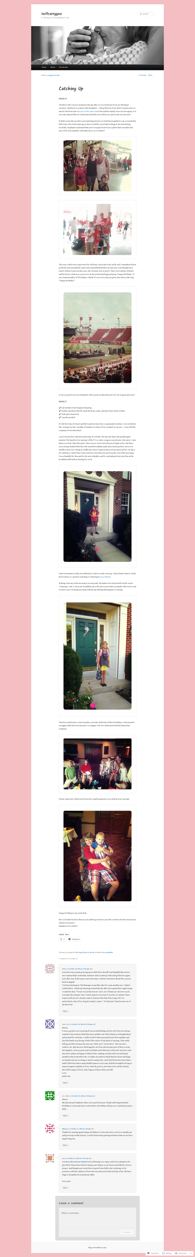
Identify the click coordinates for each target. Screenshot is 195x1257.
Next (151, 75)
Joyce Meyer (105, 577)
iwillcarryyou (51, 14)
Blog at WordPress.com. (97, 1248)
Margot (65, 1129)
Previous (142, 75)
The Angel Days (81, 952)
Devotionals (63, 67)
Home (44, 67)
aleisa (92, 952)
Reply (65, 1011)
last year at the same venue (88, 111)
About (53, 67)
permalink (109, 952)
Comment (127, 1232)
